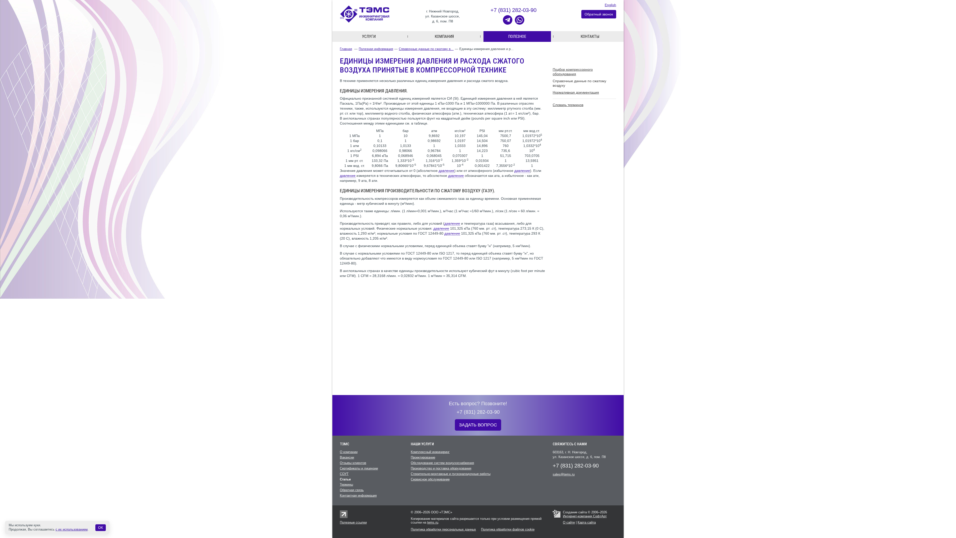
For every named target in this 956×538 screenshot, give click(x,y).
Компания (444, 36)
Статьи (345, 479)
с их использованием (72, 529)
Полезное (517, 36)
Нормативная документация (576, 92)
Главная (346, 49)
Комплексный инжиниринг (430, 452)
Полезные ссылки (353, 522)
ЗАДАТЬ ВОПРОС (478, 424)
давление (446, 171)
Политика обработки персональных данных (443, 529)
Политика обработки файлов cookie (508, 529)
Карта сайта (587, 522)
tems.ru (432, 522)
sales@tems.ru (564, 474)
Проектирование (423, 457)
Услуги (369, 36)
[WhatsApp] (519, 20)
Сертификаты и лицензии (359, 468)
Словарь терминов (568, 105)
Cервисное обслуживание (430, 479)
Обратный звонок (599, 14)
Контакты (590, 36)
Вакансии (347, 457)
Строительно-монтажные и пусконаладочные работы (450, 474)
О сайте (569, 522)
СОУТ (344, 474)
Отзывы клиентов (353, 463)
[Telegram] (507, 20)
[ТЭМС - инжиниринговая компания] (365, 14)
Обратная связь (352, 490)
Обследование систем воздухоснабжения (442, 463)
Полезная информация (376, 49)
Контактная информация (358, 495)
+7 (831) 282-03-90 (513, 10)
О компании (349, 452)
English (610, 5)
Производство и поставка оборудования (441, 468)
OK (100, 528)
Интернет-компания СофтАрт (585, 516)
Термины (346, 484)
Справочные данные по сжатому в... (426, 49)
